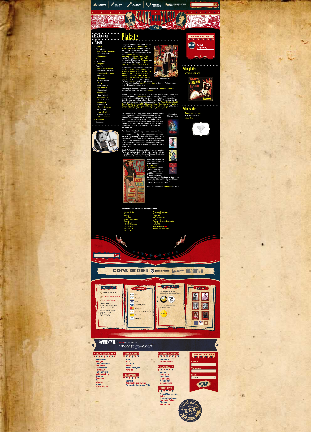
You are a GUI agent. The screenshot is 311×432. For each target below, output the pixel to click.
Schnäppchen (102, 374)
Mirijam (121, 342)
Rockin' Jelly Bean (105, 100)
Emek (139, 75)
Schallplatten (189, 69)
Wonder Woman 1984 (135, 104)
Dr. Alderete (102, 88)
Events (163, 373)
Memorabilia (101, 368)
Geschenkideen (103, 364)
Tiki (97, 380)
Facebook (164, 377)
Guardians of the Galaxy (168, 104)
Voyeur (99, 384)
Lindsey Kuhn (145, 69)
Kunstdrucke (100, 59)
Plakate (98, 43)
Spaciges (100, 378)
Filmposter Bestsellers (106, 51)
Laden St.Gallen (167, 400)
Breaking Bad (139, 106)
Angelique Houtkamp (106, 73)
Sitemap (99, 376)
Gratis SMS (165, 379)
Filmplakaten (141, 96)
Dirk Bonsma (103, 85)
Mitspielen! (189, 118)
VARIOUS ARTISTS (192, 73)
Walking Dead (150, 106)
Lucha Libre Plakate (142, 58)
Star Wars (141, 108)
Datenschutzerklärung (135, 383)
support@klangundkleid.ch (111, 296)
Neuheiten (100, 366)
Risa (127, 362)
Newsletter (165, 381)
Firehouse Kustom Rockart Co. (164, 221)
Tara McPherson (104, 107)
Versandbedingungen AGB (137, 385)
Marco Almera (135, 71)
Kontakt (129, 381)
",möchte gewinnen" (136, 346)
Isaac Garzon (145, 77)
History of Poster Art (105, 71)
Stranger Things (151, 104)
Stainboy (132, 75)
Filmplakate (100, 49)
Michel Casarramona (140, 64)
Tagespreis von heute (193, 113)
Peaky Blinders (166, 102)
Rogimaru (102, 102)
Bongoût (125, 75)
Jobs (162, 396)
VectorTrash (102, 112)
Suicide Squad (127, 106)
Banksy (126, 216)
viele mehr (133, 81)
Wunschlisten (102, 386)
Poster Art (99, 66)
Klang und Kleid (104, 117)
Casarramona (103, 80)
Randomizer (103, 56)
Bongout (101, 78)
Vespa (128, 366)
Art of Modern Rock (105, 68)
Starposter (100, 122)
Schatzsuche (189, 109)
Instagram (164, 375)
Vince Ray (130, 73)
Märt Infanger (103, 97)
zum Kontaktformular (109, 300)
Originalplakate (104, 54)
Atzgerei (101, 76)
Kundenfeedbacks (168, 398)
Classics (99, 47)
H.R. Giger (102, 109)
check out (168, 186)
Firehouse (102, 93)
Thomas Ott (102, 105)
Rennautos (100, 119)
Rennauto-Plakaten (166, 89)
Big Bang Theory (162, 106)
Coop (100, 83)
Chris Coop (157, 219)
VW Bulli (129, 370)
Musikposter (100, 64)
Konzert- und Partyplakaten (152, 166)
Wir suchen (165, 404)
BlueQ (128, 360)
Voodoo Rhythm (129, 212)
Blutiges (99, 362)
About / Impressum (168, 394)
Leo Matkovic (103, 95)
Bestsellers (101, 360)
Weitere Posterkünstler (161, 228)
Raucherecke (102, 372)
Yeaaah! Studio (104, 114)
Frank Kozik (102, 90)
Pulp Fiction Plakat (192, 115)
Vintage (99, 382)
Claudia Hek (126, 79)
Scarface (125, 108)
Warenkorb (165, 360)
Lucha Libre (100, 61)
